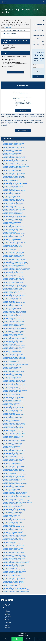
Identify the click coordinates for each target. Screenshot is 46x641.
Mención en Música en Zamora (9, 576)
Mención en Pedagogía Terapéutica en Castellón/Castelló (15, 263)
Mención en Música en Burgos (9, 232)
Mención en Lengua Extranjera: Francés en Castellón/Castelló (16, 268)
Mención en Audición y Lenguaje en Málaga (12, 426)
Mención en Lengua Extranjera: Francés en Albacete (14, 156)
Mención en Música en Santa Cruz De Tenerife (13, 499)
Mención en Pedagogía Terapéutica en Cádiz (12, 246)
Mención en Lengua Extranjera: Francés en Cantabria (14, 259)
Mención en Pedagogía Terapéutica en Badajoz (13, 203)
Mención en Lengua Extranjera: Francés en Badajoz (14, 207)
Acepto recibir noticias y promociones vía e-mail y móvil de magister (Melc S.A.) (38, 73)
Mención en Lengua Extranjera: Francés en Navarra (14, 457)
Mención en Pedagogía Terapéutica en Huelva (13, 341)
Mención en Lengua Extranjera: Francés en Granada (14, 328)
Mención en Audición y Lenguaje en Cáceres (12, 236)
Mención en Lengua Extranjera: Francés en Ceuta (13, 276)
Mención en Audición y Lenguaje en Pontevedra (13, 477)
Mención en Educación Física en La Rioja (12, 377)
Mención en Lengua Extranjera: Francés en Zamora (14, 578)
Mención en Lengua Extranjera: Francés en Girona (14, 319)
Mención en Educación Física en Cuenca (12, 299)
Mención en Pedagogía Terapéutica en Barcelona (13, 212)
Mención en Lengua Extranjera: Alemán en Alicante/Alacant (16, 166)
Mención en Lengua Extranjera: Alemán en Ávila (13, 200)
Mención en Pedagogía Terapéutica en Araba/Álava (14, 177)
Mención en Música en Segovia (10, 508)
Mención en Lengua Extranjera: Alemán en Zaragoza (14, 588)
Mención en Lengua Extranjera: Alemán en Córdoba (14, 295)
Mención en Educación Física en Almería (12, 170)
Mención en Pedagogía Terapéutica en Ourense (13, 462)
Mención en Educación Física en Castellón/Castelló (14, 265)
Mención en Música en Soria (9, 525)
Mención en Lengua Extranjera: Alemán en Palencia (14, 476)
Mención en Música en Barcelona (10, 215)
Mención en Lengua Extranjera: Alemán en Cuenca (14, 304)
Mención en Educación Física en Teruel (11, 541)
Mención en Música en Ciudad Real (11, 283)
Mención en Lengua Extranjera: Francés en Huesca (14, 354)
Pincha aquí (8, 27)
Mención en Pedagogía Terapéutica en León (12, 393)
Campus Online (40, 638)
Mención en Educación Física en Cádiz (11, 248)
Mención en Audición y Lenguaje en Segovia (12, 503)
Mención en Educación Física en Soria (11, 523)
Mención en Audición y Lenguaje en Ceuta (12, 271)
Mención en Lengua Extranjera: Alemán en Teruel (13, 545)
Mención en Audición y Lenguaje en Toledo (12, 546)
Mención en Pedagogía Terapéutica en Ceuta (13, 272)
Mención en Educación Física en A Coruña (12, 144)
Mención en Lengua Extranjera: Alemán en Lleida (13, 407)
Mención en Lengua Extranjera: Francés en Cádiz (13, 250)
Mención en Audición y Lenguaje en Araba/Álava (13, 176)
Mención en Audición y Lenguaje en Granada (12, 322)
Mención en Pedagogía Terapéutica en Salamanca (14, 487)
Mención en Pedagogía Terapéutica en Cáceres (13, 238)
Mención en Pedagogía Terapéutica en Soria (12, 522)
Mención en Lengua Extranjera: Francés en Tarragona (14, 535)
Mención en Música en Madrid (9, 421)
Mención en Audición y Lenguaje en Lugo (12, 408)
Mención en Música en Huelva (9, 344)
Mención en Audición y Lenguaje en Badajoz (12, 202)
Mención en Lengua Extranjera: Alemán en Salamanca (14, 493)
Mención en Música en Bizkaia (9, 223)
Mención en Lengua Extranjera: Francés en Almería (14, 173)
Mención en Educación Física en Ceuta (11, 273)
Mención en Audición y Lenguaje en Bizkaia (12, 219)
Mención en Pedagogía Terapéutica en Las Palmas (14, 384)
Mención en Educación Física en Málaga (12, 429)
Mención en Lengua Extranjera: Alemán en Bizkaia (14, 226)
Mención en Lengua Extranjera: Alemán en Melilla (13, 441)
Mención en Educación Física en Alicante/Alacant (13, 161)
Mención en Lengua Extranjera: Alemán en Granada (14, 329)
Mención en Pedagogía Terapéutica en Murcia (13, 444)
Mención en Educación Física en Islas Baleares (13, 360)
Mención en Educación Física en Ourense (12, 463)
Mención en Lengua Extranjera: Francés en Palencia (14, 474)
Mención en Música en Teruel (9, 542)
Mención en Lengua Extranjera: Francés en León (13, 397)
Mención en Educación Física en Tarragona (12, 532)
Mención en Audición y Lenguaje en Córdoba (12, 288)
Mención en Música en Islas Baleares (11, 361)
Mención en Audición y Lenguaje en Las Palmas (13, 383)
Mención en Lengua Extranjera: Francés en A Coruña (14, 147)
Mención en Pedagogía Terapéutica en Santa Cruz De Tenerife (16, 496)
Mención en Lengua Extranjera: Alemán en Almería (14, 174)
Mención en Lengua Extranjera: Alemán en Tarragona (14, 536)
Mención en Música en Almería (9, 171)
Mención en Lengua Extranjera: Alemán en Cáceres (14, 243)
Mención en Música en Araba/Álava (10, 180)
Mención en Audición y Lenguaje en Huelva (12, 339)
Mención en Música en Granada (10, 327)
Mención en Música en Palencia (10, 473)
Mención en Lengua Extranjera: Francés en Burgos (14, 233)
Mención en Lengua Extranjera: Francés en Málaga (14, 431)
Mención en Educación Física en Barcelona (12, 213)
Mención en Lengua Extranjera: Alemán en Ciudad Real (15, 286)
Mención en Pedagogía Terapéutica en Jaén (12, 367)
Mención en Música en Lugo (9, 413)
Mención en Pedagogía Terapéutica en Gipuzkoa (13, 306)
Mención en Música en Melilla (9, 439)
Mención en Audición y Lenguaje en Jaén (12, 365)
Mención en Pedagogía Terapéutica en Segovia (13, 505)
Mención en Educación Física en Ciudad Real (13, 282)
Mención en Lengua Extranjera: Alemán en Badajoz (14, 209)
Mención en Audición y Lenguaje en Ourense (12, 460)
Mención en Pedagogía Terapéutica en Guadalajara (14, 332)
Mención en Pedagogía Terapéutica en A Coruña (13, 143)
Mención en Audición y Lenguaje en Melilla (12, 434)
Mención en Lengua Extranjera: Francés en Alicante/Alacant (16, 164)
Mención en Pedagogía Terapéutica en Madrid (13, 418)
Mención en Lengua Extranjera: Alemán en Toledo (13, 553)
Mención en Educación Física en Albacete (12, 153)
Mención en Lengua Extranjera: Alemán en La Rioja (14, 381)
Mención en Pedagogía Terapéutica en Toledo (13, 548)
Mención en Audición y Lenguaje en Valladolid (13, 564)
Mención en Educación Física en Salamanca (12, 489)
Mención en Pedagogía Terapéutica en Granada (13, 324)
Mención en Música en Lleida (9, 404)
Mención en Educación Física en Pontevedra (12, 480)
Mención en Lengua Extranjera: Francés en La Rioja (14, 380)
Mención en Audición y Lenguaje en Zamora (12, 572)
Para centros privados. (21, 103)
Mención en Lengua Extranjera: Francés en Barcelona (14, 216)
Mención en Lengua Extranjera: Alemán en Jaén (13, 373)
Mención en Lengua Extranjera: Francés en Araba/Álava (15, 182)
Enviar (38, 76)
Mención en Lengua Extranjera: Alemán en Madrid (14, 424)
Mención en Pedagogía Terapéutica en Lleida (13, 401)
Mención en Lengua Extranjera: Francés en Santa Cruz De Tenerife (17, 500)
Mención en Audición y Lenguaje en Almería (12, 167)
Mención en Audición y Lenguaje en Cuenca (12, 296)
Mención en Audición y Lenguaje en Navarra (12, 452)
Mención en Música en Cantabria (10, 258)
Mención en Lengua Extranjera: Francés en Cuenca (14, 302)
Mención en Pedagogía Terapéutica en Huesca (13, 350)
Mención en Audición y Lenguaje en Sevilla (12, 512)
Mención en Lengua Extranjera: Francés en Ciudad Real (15, 285)
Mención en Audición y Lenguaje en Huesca (12, 348)
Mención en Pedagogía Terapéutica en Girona (13, 315)
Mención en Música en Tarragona (10, 533)
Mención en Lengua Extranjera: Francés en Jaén (13, 371)
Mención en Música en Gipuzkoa (10, 309)
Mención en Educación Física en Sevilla (11, 515)
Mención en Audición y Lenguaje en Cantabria (13, 253)
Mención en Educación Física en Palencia (12, 472)
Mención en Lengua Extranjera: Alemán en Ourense (14, 467)
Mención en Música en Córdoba (10, 292)
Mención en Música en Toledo (9, 551)
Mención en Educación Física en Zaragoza (12, 584)
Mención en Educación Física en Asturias (12, 187)
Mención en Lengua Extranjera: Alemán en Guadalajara (15, 338)
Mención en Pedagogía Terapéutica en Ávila (12, 194)
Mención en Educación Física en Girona (11, 317)
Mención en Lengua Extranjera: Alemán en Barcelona (14, 217)
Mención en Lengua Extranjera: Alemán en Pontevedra (15, 485)
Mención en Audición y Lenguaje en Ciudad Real (13, 279)
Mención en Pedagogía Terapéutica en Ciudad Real (14, 281)
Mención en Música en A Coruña (10, 146)
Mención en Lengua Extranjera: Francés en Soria (13, 526)
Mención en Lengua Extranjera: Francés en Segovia (14, 509)
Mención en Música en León (9, 395)
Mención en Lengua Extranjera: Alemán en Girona (13, 321)
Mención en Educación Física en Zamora (12, 575)
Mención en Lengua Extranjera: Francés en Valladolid (14, 569)
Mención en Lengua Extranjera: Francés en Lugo (13, 414)
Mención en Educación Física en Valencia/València (14, 558)
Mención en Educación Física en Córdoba (12, 291)
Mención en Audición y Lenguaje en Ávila (12, 193)
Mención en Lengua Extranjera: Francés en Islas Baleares (15, 362)
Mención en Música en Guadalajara (10, 335)
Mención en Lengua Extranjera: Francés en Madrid (14, 423)
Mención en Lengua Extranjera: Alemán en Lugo (13, 416)
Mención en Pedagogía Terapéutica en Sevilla (13, 513)
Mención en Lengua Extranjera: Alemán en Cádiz (13, 252)
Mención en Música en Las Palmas (10, 387)
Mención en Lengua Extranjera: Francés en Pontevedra (15, 483)
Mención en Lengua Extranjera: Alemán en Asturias (14, 192)
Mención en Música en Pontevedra (10, 482)
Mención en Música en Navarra (10, 456)
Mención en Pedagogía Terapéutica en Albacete (13, 151)
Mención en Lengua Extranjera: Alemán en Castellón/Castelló (16, 269)
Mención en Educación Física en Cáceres (12, 239)
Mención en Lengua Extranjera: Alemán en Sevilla (14, 519)
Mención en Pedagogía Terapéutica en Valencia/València (15, 556)
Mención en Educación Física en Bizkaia (12, 222)
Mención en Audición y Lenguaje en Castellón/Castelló (15, 262)
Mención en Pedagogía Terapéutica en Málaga (13, 427)
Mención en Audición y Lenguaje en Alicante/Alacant (14, 159)
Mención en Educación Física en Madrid (11, 420)
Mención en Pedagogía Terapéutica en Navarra (13, 453)
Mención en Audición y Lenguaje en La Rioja (12, 374)
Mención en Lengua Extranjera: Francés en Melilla (14, 440)
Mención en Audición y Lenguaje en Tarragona (13, 529)
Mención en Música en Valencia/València (12, 559)
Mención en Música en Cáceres (10, 240)
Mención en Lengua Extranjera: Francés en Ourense (14, 466)
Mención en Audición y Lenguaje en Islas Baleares (14, 357)
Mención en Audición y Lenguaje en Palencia (13, 469)
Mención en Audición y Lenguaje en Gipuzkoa (13, 305)
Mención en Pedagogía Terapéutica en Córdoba (13, 289)
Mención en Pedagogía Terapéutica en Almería (13, 169)
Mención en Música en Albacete (10, 154)
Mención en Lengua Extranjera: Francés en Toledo (14, 552)
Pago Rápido (8, 609)
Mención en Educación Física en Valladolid (12, 566)
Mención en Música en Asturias (10, 189)
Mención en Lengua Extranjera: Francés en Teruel (13, 543)
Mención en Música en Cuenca (9, 301)
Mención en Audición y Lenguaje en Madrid (12, 417)
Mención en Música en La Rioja (10, 378)
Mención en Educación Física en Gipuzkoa (12, 308)
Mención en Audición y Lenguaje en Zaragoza (13, 581)
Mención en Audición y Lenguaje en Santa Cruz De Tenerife (16, 495)
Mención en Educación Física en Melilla (11, 437)
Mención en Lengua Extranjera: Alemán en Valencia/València (16, 562)
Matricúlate (28, 638)
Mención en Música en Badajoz (10, 206)
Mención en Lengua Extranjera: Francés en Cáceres (14, 242)
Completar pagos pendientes (7, 613)
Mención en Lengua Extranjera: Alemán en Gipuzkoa (14, 312)
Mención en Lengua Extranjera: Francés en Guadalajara (15, 337)
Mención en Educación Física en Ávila (11, 196)
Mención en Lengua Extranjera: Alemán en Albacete (14, 157)
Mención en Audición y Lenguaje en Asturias (12, 184)
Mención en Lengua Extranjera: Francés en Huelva (14, 345)
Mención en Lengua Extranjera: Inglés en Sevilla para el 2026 (16, 589)
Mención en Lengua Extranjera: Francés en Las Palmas (15, 388)
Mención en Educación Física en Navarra (12, 454)
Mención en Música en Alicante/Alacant (11, 163)
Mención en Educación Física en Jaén (11, 368)
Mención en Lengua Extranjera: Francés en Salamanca (15, 492)
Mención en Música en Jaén (9, 370)
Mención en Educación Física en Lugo (11, 411)
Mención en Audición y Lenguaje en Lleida (12, 400)
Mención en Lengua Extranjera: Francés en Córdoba (14, 294)
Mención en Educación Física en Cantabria (12, 256)
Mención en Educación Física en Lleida (11, 403)
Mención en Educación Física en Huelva (11, 342)
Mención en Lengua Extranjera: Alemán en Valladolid (14, 571)
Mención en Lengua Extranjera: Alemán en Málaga (14, 433)
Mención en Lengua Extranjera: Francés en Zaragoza (14, 587)
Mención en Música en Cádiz (9, 249)
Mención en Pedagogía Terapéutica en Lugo (12, 410)
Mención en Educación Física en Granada (12, 325)
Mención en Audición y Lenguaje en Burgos (12, 227)
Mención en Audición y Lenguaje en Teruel (12, 538)
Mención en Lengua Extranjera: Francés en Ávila (13, 199)
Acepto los (38, 70)
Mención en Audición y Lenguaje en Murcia (12, 443)
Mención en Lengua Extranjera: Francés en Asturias (14, 190)
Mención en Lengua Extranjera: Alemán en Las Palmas (15, 390)
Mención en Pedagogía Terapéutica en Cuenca (13, 298)
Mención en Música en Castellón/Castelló (12, 266)
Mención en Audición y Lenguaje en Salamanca (13, 486)
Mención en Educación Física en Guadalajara (13, 334)
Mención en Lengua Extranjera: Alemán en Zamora (14, 579)
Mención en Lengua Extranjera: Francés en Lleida (13, 406)
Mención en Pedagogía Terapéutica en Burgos (13, 229)
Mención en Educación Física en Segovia (12, 506)
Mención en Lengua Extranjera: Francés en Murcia (14, 449)
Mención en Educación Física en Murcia (11, 446)
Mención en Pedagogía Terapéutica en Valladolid (13, 565)
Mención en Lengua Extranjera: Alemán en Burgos (14, 235)
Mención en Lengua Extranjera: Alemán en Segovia (14, 510)
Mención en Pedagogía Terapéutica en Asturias (13, 186)
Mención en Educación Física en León (11, 394)
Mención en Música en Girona (9, 318)
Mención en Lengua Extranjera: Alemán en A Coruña (14, 148)
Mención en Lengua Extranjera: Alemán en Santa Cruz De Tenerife (17, 502)
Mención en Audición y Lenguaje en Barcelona (13, 210)
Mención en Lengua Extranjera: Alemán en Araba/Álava (15, 183)
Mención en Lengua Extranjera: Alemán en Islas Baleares (15, 364)
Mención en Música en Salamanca (10, 490)
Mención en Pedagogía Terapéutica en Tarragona (13, 530)
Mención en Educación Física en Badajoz (12, 204)
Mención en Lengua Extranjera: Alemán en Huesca (14, 355)
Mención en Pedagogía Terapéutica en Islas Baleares (14, 358)
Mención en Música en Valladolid (10, 568)
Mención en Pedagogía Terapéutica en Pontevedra (14, 479)
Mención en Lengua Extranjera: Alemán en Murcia (13, 450)
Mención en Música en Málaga (9, 430)
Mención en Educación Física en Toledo (11, 549)
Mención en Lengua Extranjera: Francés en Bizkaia (14, 225)
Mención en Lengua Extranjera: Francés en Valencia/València (16, 561)
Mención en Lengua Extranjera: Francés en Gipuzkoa (14, 311)
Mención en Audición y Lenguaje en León (12, 391)
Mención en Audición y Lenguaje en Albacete (12, 150)
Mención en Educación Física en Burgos (11, 230)
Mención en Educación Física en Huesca (12, 351)
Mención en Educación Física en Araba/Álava (13, 179)
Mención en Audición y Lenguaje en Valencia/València (14, 555)
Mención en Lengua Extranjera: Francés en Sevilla (14, 518)
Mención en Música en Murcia (9, 447)
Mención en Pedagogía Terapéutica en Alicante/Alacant (15, 160)
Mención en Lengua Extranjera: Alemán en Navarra (14, 459)
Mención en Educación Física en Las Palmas (12, 385)
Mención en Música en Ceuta (9, 275)
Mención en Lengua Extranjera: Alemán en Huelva (14, 347)
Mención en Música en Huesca (9, 352)
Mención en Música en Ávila (9, 197)
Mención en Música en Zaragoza (10, 585)
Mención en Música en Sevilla (9, 516)
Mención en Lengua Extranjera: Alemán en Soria (13, 528)
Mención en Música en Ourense (10, 464)
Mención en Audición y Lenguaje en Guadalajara (13, 331)
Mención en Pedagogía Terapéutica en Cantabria (13, 255)
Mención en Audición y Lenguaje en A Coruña (13, 141)
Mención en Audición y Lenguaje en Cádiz (12, 245)
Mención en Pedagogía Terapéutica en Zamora (13, 574)
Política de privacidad (23, 635)
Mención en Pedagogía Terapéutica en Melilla (13, 436)
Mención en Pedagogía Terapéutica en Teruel (13, 539)
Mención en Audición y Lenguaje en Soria (12, 520)
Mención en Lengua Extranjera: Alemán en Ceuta (13, 278)
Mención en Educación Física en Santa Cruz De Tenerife (15, 497)
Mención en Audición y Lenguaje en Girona (12, 314)
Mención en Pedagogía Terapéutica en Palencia (13, 470)
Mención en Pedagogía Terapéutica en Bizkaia (13, 220)
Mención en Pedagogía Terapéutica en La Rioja (13, 375)
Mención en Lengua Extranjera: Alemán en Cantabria (14, 260)
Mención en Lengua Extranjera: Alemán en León (13, 398)
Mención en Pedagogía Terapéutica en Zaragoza (13, 582)
